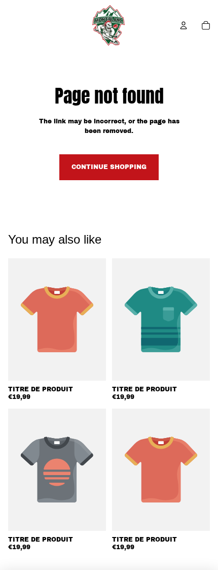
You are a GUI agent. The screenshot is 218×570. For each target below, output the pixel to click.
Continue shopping (109, 167)
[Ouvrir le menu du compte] (183, 25)
